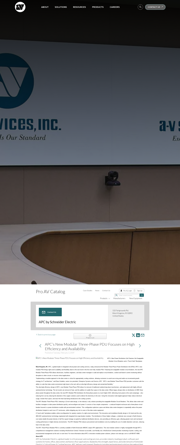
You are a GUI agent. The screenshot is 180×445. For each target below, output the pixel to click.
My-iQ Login (127, 291)
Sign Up (139, 291)
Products (98, 7)
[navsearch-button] (140, 7)
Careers (115, 7)
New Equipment (135, 298)
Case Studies (87, 290)
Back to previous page (47, 334)
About (45, 7)
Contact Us (106, 290)
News (97, 290)
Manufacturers (119, 298)
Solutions (61, 7)
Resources (79, 7)
